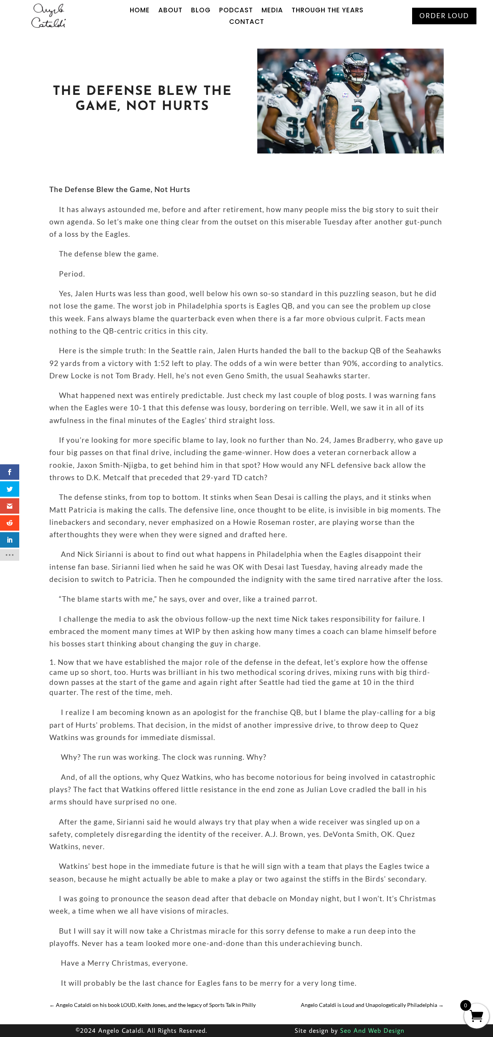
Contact (246, 22)
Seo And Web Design (372, 1030)
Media (272, 11)
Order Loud (444, 16)
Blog (201, 11)
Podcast (236, 11)
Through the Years (328, 11)
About (170, 11)
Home (140, 11)
